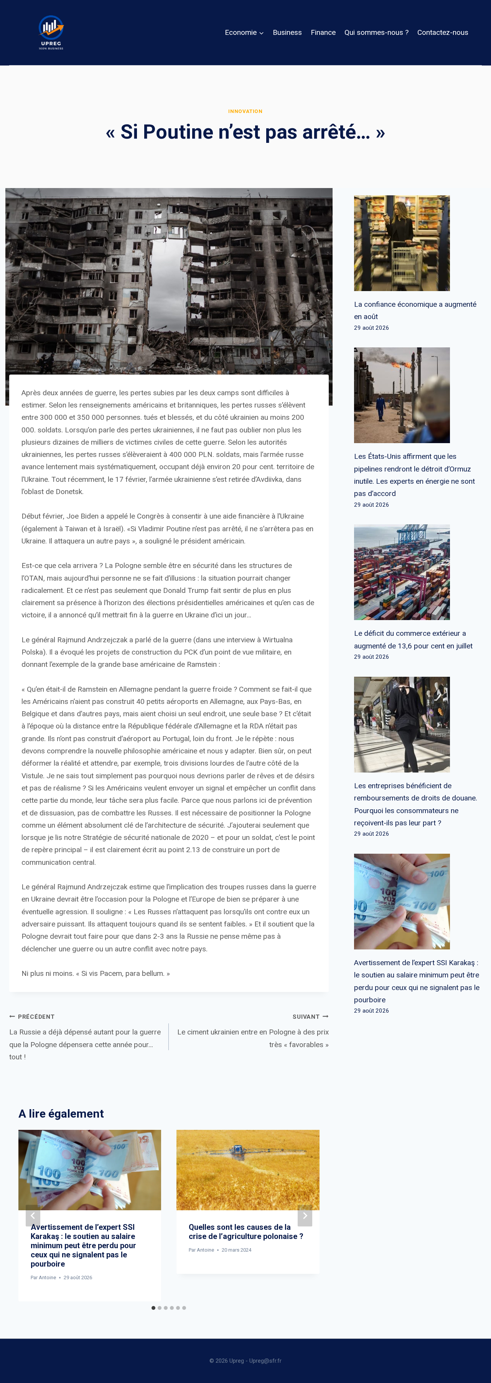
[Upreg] (51, 32)
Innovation (245, 111)
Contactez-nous (442, 32)
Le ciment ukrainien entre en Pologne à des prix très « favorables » (252, 1031)
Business (287, 32)
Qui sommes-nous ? (376, 32)
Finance (323, 32)
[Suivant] (305, 1216)
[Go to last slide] (33, 1216)
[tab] (153, 1308)
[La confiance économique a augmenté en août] (418, 243)
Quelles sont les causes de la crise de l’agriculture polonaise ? (246, 1232)
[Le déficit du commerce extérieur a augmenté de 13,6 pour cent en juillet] (418, 572)
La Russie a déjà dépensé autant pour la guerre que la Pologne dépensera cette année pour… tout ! (85, 1037)
